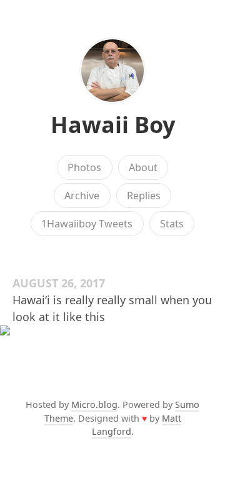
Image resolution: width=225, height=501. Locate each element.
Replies (144, 195)
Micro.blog (94, 404)
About (143, 167)
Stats (172, 224)
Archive (81, 195)
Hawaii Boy (113, 124)
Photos (84, 167)
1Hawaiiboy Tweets (86, 224)
